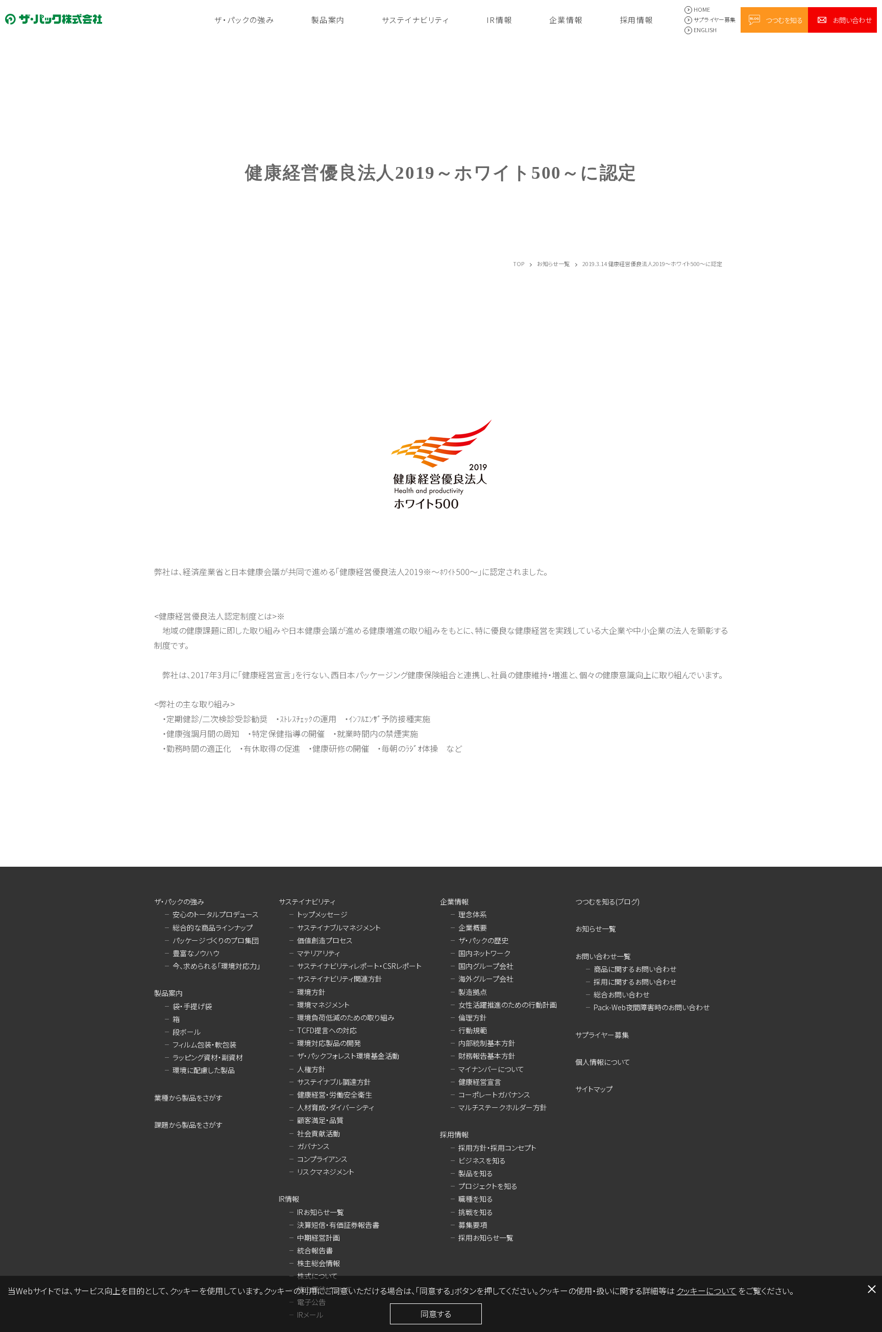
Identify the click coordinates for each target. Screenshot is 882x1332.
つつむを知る (784, 20)
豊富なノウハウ (196, 953)
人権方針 (311, 1069)
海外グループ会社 (485, 978)
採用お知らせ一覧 (485, 1237)
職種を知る (475, 1199)
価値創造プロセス (325, 940)
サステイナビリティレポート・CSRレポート (359, 966)
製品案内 (328, 19)
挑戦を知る (475, 1212)
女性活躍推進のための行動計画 (507, 1005)
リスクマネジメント (325, 1172)
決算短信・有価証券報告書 (338, 1225)
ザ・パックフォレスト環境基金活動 (348, 1056)
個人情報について (602, 1062)
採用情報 (636, 19)
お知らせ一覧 (595, 928)
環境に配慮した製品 (204, 1070)
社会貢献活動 (318, 1133)
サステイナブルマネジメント (339, 927)
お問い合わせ (852, 20)
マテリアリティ (318, 953)
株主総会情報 (318, 1263)
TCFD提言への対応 (327, 1030)
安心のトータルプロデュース (216, 914)
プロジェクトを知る (488, 1186)
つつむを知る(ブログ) (607, 901)
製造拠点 (472, 992)
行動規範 (472, 1030)
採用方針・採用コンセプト (497, 1148)
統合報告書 (315, 1250)
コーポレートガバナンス (494, 1094)
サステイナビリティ (416, 19)
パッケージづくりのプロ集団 (216, 940)
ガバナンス (313, 1146)
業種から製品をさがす (188, 1097)
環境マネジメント (323, 1005)
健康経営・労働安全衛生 (334, 1094)
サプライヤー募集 (715, 19)
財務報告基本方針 (487, 1056)
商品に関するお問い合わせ (635, 969)
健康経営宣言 (479, 1082)
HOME (702, 9)
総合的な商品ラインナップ (213, 927)
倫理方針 (472, 1017)
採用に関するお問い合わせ (635, 982)
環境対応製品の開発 (329, 1043)
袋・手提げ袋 (192, 1006)
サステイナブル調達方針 (334, 1082)
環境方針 (311, 992)
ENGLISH (705, 30)
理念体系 (472, 914)
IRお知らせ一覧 (320, 1212)
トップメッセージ (322, 914)
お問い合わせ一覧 (603, 956)
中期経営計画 (318, 1237)
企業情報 (566, 19)
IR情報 (499, 19)
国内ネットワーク (484, 953)
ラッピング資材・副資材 (208, 1057)
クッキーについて (706, 1291)
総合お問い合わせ (621, 994)
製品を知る (475, 1173)
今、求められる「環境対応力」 (216, 966)
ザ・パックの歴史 (483, 940)
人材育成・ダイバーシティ (335, 1107)
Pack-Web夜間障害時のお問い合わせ (651, 1007)
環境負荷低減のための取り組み (346, 1017)
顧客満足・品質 (320, 1120)
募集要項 (472, 1225)
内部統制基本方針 (487, 1043)
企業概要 (472, 927)
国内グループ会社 (485, 966)
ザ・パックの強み (244, 19)
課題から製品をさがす (188, 1125)
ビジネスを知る (482, 1160)
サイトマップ (593, 1089)
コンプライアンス (322, 1159)
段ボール (187, 1032)
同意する (436, 1313)
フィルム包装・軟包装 (204, 1044)
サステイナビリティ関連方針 (339, 978)
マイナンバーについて (491, 1069)
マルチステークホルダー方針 (502, 1107)
